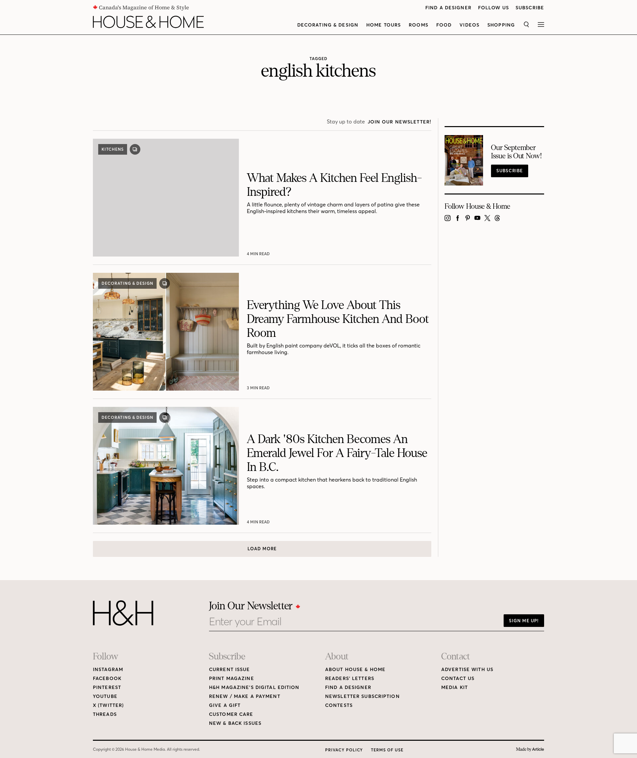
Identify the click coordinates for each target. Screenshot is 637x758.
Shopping (501, 25)
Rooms (418, 25)
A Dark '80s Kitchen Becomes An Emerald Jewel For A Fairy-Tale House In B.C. (337, 453)
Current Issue (229, 669)
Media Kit (454, 687)
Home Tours (383, 25)
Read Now (259, 253)
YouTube (105, 696)
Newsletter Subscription (362, 696)
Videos (469, 25)
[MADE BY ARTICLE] (530, 749)
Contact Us (457, 678)
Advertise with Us (467, 669)
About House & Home (355, 669)
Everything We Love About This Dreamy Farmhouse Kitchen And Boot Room (338, 319)
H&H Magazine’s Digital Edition (254, 687)
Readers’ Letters (349, 678)
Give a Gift (225, 705)
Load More (262, 548)
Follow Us (493, 8)
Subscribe (530, 8)
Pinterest (107, 687)
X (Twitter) (108, 705)
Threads (105, 714)
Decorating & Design (327, 25)
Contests (339, 705)
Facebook (107, 678)
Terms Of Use (387, 749)
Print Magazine (231, 678)
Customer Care (231, 714)
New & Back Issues (235, 723)
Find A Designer (448, 8)
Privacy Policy (344, 749)
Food (444, 25)
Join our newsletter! (399, 122)
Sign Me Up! (524, 620)
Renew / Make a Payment (244, 696)
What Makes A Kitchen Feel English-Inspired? (334, 185)
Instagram (108, 669)
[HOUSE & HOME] (148, 22)
